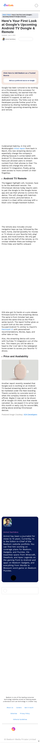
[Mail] (26, 729)
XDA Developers (30, 415)
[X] (27, 39)
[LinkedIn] (20, 39)
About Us (10, 707)
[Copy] (30, 39)
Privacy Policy (25, 713)
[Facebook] (24, 39)
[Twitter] (13, 578)
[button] (31, 5)
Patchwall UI (7, 329)
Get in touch (29, 707)
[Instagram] (13, 729)
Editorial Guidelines (20, 719)
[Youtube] (18, 729)
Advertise (13, 713)
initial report (19, 148)
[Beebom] (8, 6)
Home (4, 15)
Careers (19, 707)
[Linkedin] (6, 578)
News (9, 15)
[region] (20, 745)
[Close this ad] (38, 741)
